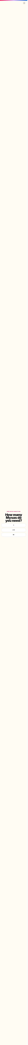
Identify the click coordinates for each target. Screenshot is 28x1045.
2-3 (14, 530)
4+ (13, 534)
